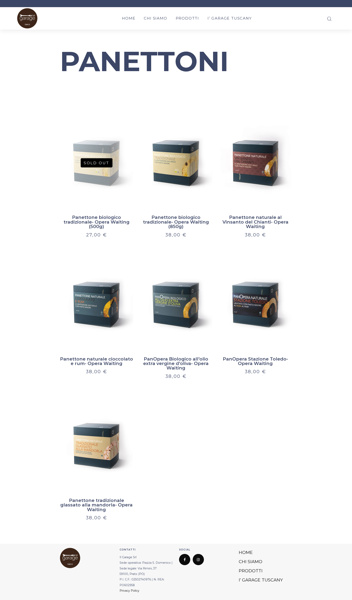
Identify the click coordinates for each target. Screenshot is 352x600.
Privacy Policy (129, 590)
